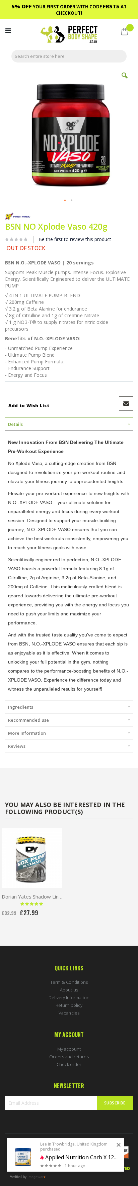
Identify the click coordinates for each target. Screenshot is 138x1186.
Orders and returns (68, 1057)
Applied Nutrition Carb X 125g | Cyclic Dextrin (82, 1157)
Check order (69, 1064)
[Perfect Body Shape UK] (69, 35)
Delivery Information (69, 997)
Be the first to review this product (75, 239)
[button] (124, 80)
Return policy (69, 1005)
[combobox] (69, 56)
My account (69, 1049)
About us (69, 990)
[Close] (118, 1145)
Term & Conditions (69, 982)
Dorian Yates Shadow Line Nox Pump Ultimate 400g (32, 896)
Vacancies (69, 1013)
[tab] (69, 424)
